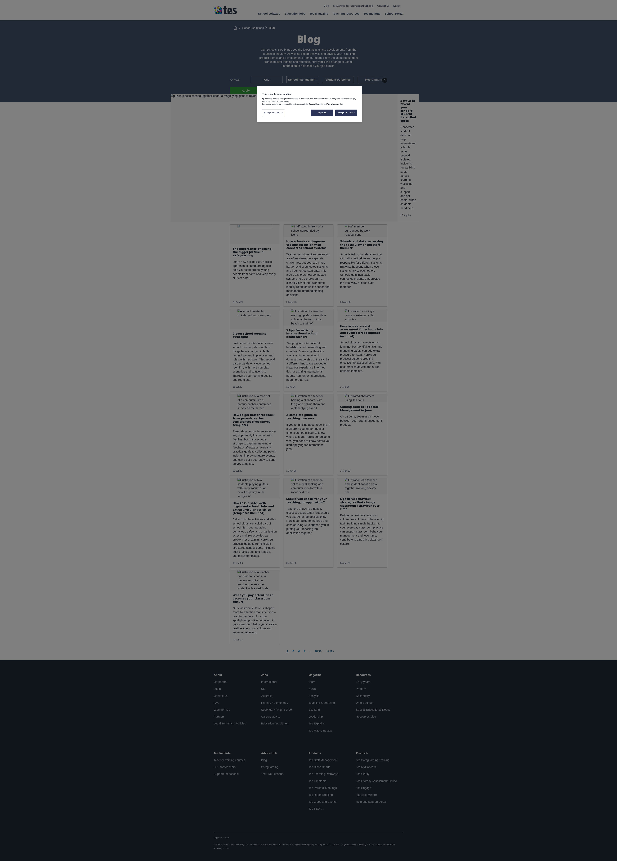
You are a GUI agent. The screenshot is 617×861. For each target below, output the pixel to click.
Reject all (322, 113)
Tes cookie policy (316, 104)
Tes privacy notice (335, 104)
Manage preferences (273, 113)
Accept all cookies (346, 113)
